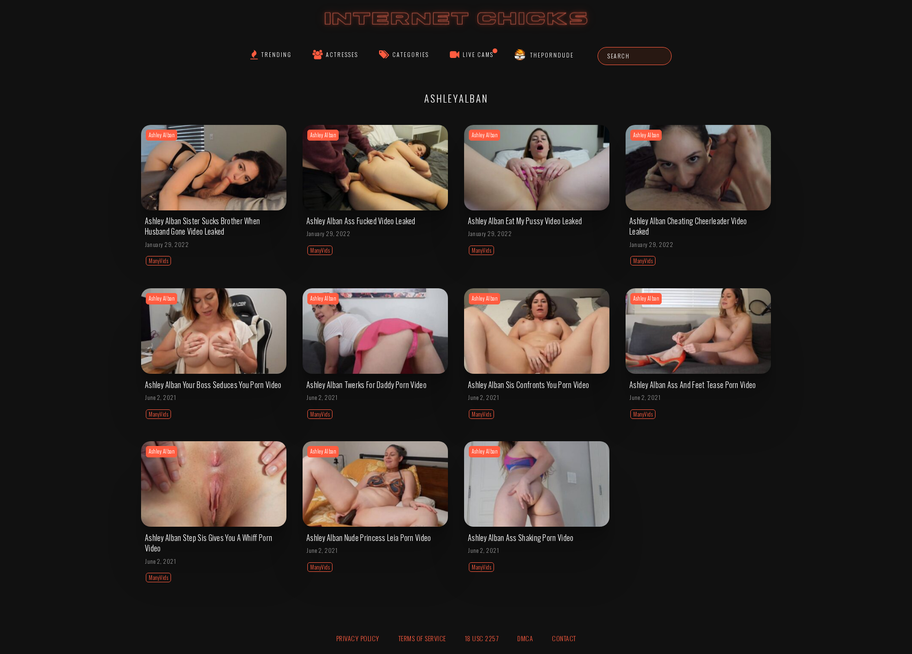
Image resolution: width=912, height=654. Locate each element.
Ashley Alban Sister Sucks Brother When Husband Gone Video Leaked (202, 226)
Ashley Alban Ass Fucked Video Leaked (361, 221)
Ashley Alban (161, 135)
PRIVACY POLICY (358, 638)
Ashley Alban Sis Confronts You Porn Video (528, 384)
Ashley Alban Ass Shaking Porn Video (521, 537)
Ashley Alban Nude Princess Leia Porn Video (368, 537)
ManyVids (158, 261)
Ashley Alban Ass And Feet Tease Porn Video (692, 384)
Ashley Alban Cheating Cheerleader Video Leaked (688, 226)
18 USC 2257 (482, 638)
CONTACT (564, 638)
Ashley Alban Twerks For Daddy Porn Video (366, 384)
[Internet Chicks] (456, 28)
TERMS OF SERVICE (422, 638)
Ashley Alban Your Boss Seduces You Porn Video (213, 384)
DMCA (525, 638)
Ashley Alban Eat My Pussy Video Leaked (525, 221)
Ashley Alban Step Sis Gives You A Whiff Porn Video (208, 543)
